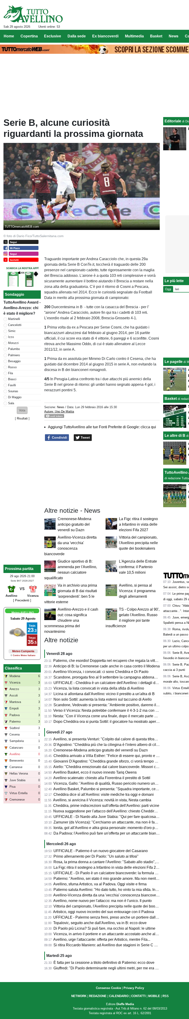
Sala (11, 403)
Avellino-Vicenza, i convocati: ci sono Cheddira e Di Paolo (100, 672)
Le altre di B (175, 435)
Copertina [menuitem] (29, 36)
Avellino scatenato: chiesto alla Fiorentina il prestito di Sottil (101, 778)
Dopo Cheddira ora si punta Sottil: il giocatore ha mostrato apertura (107, 722)
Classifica (13, 668)
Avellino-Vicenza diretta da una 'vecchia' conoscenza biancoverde (107, 895)
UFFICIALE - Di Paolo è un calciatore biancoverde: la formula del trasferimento (117, 873)
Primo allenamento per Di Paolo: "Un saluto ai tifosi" (96, 856)
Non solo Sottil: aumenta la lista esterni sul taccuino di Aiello (102, 699)
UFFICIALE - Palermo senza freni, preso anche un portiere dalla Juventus (113, 917)
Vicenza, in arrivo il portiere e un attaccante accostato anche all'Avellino (111, 934)
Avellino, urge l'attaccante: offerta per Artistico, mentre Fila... (101, 939)
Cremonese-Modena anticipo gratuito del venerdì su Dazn (74, 524)
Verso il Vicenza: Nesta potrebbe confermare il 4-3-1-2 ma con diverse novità (115, 710)
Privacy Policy (134, 988)
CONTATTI (138, 996)
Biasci (12, 379)
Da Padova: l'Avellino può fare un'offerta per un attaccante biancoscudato (113, 833)
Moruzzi (13, 343)
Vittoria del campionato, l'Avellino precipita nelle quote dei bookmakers (138, 542)
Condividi (59, 437)
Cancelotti (14, 325)
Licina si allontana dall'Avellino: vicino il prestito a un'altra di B (104, 694)
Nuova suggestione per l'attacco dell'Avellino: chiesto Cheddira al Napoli (112, 811)
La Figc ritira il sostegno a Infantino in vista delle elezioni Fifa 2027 (138, 524)
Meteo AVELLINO (23, 612)
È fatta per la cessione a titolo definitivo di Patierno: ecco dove (103, 963)
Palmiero (14, 355)
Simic (12, 331)
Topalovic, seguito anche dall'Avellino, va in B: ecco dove (100, 923)
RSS (165, 996)
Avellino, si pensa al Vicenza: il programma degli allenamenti (137, 590)
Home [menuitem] (9, 36)
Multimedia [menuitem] (134, 36)
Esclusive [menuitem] (52, 36)
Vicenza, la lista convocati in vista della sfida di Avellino (98, 688)
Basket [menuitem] (156, 36)
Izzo (11, 337)
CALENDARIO (119, 996)
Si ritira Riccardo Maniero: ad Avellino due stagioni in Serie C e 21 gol (110, 945)
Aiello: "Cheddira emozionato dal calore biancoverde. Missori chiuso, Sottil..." (116, 767)
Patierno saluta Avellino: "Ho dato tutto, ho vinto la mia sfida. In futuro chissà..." (117, 890)
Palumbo (14, 349)
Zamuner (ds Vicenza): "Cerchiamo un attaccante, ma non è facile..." (109, 822)
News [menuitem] (173, 36)
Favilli (12, 385)
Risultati (22, 418)
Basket (171, 399)
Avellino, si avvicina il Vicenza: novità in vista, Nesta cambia (102, 800)
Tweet (85, 437)
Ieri (177, 289)
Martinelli (14, 319)
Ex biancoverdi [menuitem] (105, 36)
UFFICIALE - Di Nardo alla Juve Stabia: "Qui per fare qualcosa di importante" (116, 817)
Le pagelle (174, 362)
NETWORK (78, 996)
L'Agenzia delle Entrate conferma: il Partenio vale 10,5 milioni (138, 566)
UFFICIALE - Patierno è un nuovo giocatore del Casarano (100, 851)
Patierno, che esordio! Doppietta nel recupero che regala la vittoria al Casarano (117, 661)
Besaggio (14, 361)
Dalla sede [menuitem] (77, 36)
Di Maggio (14, 397)
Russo (12, 367)
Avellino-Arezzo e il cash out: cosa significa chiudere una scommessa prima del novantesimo (71, 620)
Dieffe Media (125, 1004)
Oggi (168, 289)
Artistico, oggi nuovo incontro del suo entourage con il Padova (103, 912)
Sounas (13, 391)
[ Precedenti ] (22, 600)
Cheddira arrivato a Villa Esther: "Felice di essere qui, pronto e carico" (110, 756)
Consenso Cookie (108, 988)
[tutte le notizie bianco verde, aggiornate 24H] (33, 14)
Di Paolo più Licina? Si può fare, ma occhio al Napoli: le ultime (104, 928)
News (60, 407)
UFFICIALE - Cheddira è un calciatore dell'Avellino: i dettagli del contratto (113, 683)
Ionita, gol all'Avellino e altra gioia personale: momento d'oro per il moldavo (114, 828)
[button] (22, 410)
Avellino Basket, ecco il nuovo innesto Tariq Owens (95, 772)
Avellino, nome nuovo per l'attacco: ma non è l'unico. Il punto (102, 901)
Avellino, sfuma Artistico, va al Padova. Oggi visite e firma (100, 884)
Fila (10, 373)
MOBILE (154, 996)
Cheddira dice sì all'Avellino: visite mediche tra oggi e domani (103, 794)
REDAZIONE (97, 996)
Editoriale (173, 121)
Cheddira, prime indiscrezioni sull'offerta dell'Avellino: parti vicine (106, 806)
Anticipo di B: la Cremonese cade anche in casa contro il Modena (106, 666)
